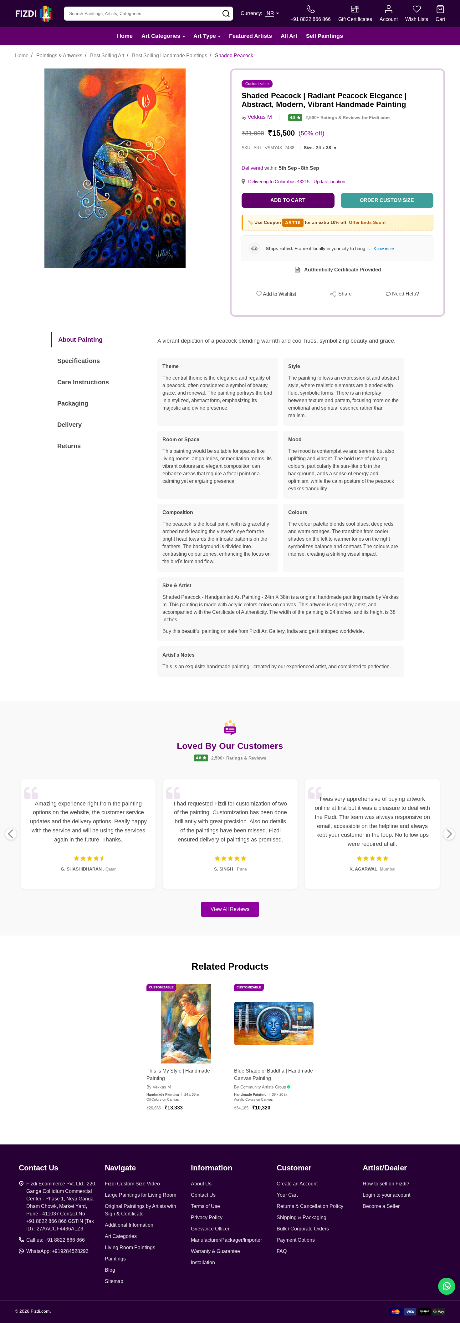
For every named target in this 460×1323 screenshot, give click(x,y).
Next (449, 834)
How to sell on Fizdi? (386, 1183)
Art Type (204, 36)
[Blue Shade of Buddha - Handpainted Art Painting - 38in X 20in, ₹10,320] (274, 1023)
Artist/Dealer (385, 1168)
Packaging (72, 403)
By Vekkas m (158, 1087)
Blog (110, 1270)
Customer (294, 1168)
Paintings (115, 1258)
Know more (384, 248)
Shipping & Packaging (301, 1217)
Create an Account (297, 1183)
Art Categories (160, 36)
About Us (201, 1183)
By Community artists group (260, 1087)
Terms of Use (205, 1206)
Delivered (252, 168)
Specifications (78, 360)
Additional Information (129, 1225)
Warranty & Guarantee (215, 1251)
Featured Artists (250, 36)
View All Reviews (230, 909)
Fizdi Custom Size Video (132, 1183)
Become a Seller (381, 1206)
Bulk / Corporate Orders (303, 1228)
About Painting (80, 339)
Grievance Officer (210, 1228)
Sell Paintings (324, 36)
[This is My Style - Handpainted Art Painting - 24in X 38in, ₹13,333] (186, 1023)
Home (125, 36)
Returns (69, 445)
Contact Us (203, 1195)
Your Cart (287, 1195)
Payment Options (296, 1240)
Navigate (120, 1168)
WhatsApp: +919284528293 (57, 1251)
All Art (289, 36)
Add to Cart (287, 200)
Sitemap (114, 1281)
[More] (183, 36)
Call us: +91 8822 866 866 (55, 1240)
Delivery (69, 424)
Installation (203, 1262)
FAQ (282, 1251)
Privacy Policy (206, 1217)
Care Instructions (83, 382)
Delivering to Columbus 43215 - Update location (296, 181)
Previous (11, 834)
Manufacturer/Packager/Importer (226, 1240)
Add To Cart (194, 1126)
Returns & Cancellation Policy (310, 1206)
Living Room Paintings (130, 1247)
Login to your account (386, 1195)
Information (212, 1168)
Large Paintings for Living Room (140, 1195)
